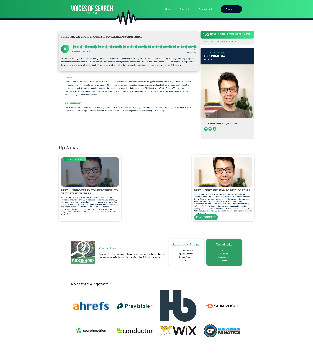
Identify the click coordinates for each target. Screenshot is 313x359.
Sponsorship (206, 9)
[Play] (65, 48)
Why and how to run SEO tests (222, 42)
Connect (230, 9)
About (167, 9)
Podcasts (185, 9)
